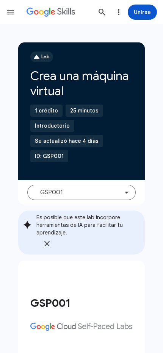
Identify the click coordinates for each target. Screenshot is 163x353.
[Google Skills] (51, 12)
